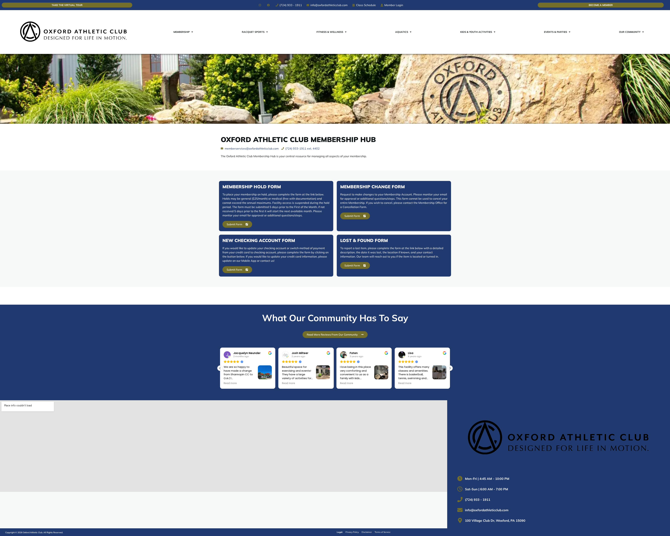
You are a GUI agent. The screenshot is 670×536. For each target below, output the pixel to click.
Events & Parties (555, 32)
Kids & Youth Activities (476, 32)
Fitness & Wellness (330, 32)
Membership (181, 32)
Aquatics (401, 32)
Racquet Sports (253, 32)
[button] (450, 368)
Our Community (630, 32)
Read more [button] (230, 383)
